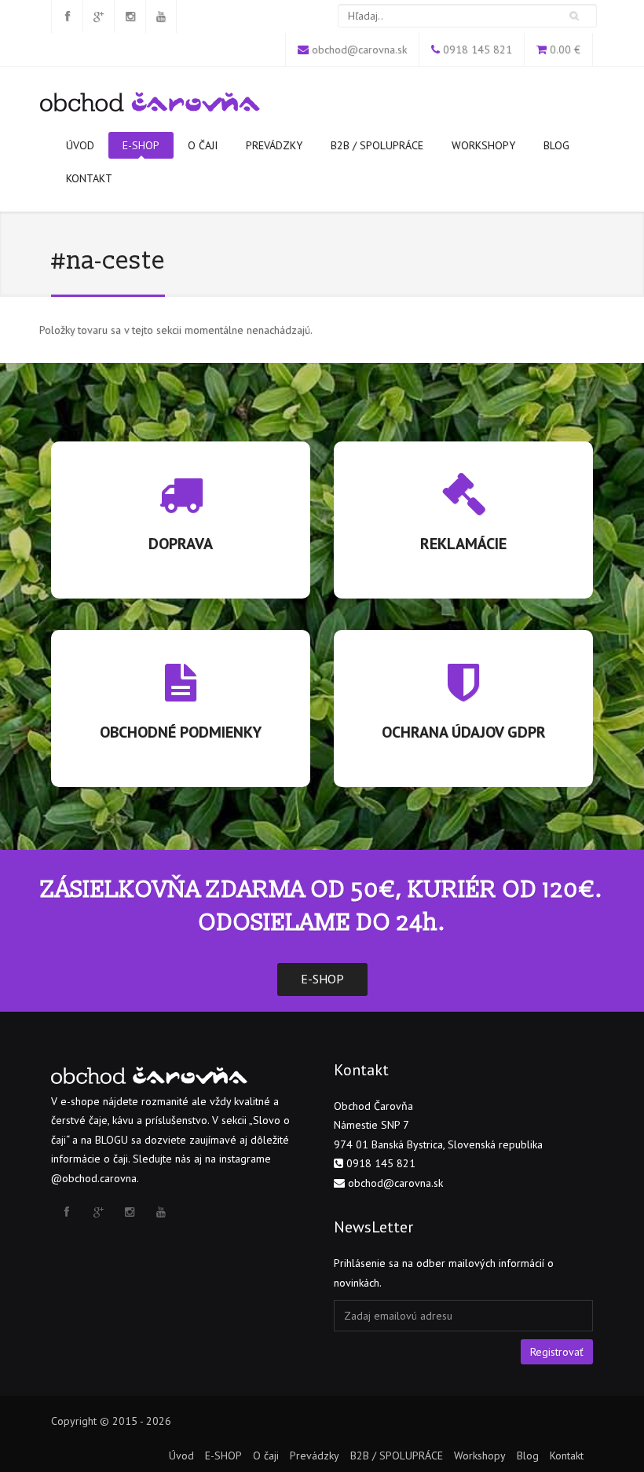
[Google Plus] (98, 16)
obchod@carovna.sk (359, 49)
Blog (556, 145)
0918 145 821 (477, 49)
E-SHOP (141, 145)
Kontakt (89, 178)
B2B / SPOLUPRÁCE (377, 145)
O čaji (203, 145)
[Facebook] (66, 16)
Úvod (80, 145)
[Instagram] (129, 16)
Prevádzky (274, 145)
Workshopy (483, 145)
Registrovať (557, 1352)
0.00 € (565, 49)
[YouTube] (161, 16)
